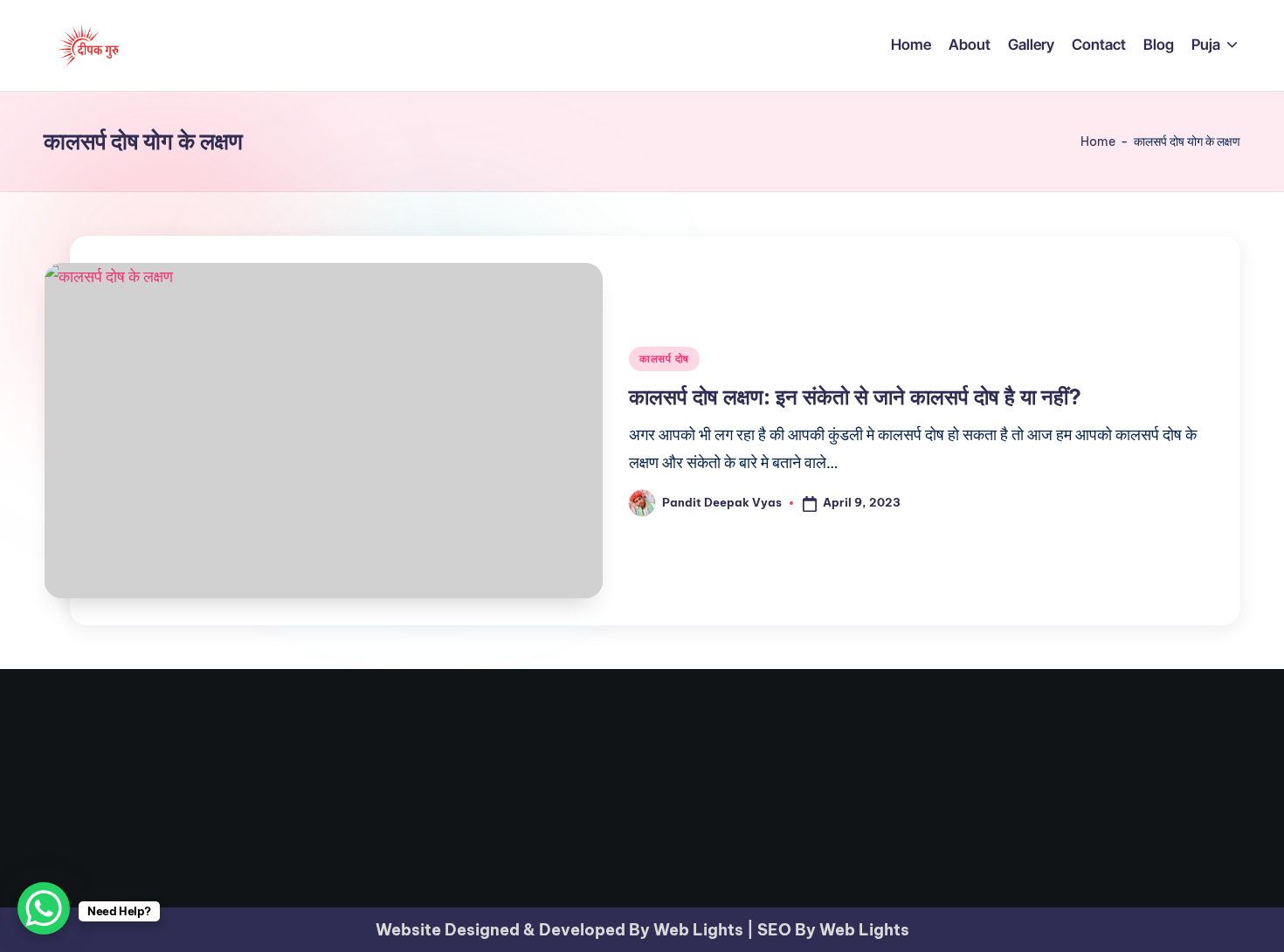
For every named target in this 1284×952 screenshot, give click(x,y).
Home (1097, 141)
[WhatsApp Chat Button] (43, 908)
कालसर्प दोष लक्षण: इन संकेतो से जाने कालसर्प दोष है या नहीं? (855, 396)
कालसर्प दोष (664, 358)
